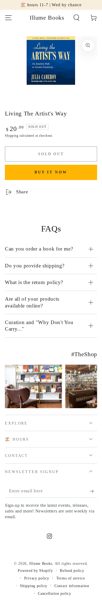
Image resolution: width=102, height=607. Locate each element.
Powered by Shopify (35, 570)
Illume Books (40, 563)
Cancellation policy (54, 593)
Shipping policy (33, 586)
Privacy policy (36, 578)
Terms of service (70, 578)
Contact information (71, 586)
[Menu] (8, 17)
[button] (76, 17)
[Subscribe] (93, 491)
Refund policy (72, 570)
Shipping (11, 136)
